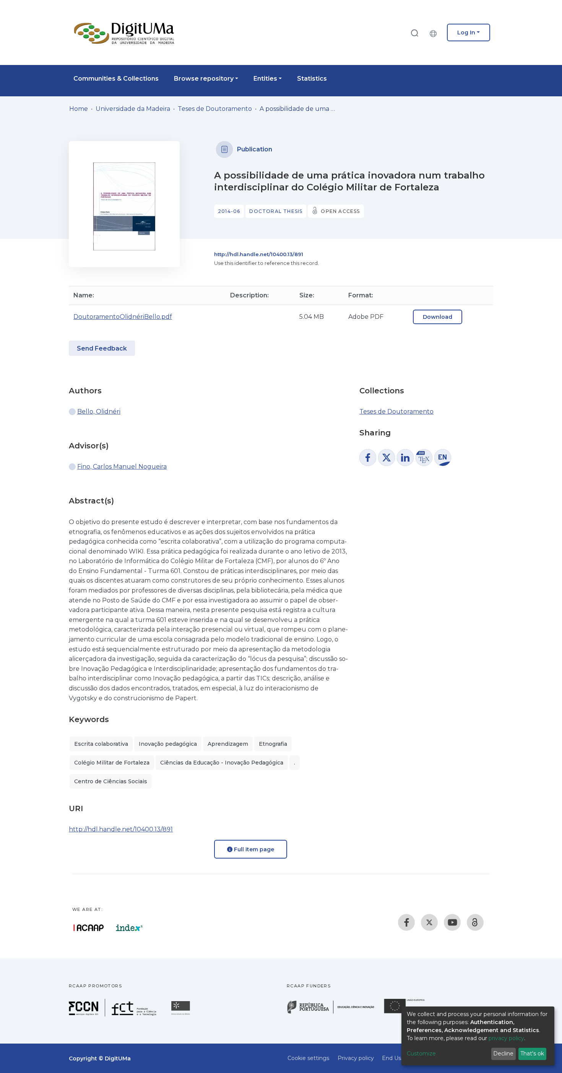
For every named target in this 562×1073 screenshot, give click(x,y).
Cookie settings (308, 1058)
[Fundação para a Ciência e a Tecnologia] (113, 1014)
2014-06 (229, 211)
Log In (466, 32)
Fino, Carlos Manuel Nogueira (122, 466)
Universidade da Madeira (133, 108)
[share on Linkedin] (405, 457)
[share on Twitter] (386, 457)
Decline (503, 1053)
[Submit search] (414, 32)
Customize (421, 1053)
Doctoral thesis (275, 211)
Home (78, 108)
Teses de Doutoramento (215, 108)
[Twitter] (429, 922)
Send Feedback (102, 348)
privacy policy (506, 1038)
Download (437, 316)
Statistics (312, 78)
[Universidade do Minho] (181, 1014)
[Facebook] (406, 922)
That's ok (532, 1053)
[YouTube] (452, 922)
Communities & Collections (116, 78)
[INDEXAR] (129, 927)
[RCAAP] (475, 922)
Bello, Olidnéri (98, 411)
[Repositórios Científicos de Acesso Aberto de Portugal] (88, 927)
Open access (340, 211)
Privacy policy (356, 1058)
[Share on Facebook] (367, 457)
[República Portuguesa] (334, 1012)
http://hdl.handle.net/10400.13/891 (258, 254)
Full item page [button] (253, 849)
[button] (435, 32)
